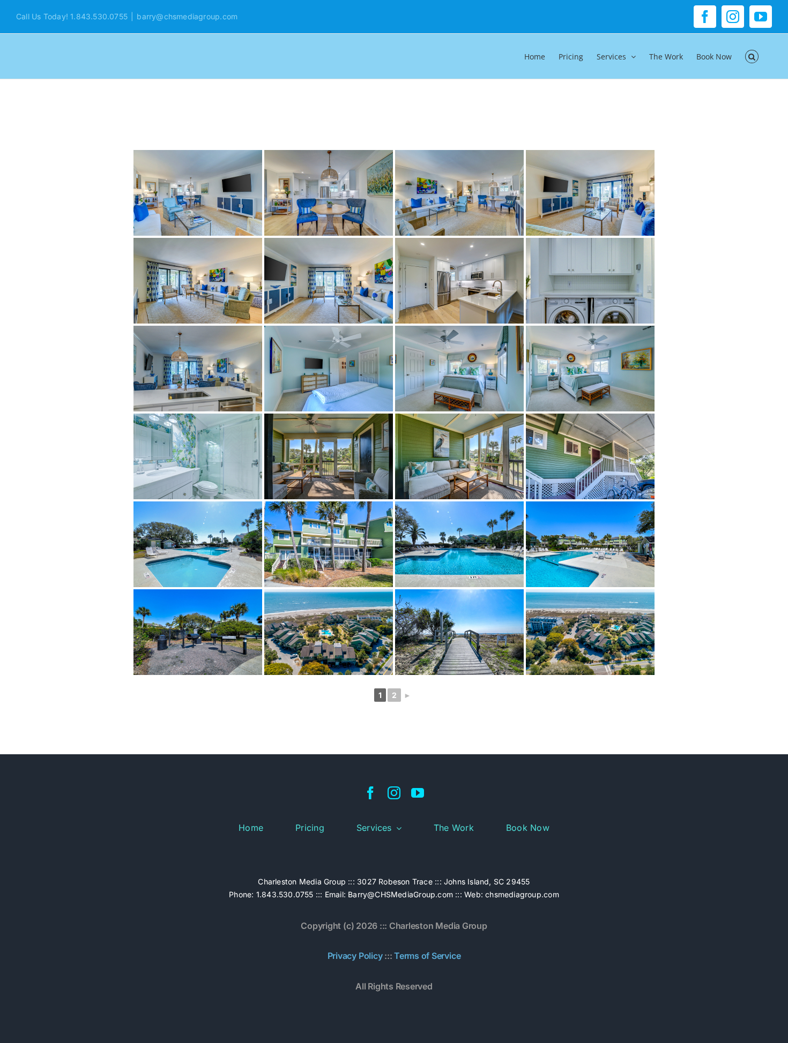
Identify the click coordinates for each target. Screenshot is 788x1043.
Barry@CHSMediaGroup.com (400, 894)
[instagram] (394, 792)
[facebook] (370, 792)
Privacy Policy (355, 955)
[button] (752, 56)
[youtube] (417, 792)
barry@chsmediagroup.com (187, 16)
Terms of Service (427, 955)
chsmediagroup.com (522, 894)
